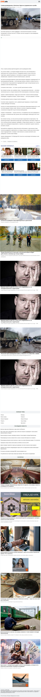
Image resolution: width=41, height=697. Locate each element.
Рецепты (2, 420)
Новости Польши (24, 418)
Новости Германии (4, 418)
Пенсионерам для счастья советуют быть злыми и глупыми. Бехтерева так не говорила (18, 437)
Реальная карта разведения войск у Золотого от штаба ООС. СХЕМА (20, 353)
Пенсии (2, 414)
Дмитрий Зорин (6, 7)
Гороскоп (23, 416)
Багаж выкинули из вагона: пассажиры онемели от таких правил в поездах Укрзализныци (18, 435)
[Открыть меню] (39, 1)
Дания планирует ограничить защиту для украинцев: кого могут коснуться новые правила (18, 445)
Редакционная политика (15, 695)
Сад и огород (23, 420)
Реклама (8, 695)
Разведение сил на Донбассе (12, 141)
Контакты (5, 695)
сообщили (17, 31)
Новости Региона (12, 7)
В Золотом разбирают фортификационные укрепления (16, 220)
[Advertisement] (20, 185)
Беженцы (23, 414)
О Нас (2, 695)
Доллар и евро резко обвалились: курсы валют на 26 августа (13, 429)
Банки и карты (4, 416)
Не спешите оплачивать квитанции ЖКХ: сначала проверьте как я (13, 451)
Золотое (4, 141)
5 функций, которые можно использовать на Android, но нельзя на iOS (15, 442)
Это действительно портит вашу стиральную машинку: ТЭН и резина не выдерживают (18, 453)
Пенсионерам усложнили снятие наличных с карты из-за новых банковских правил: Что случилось (20, 440)
